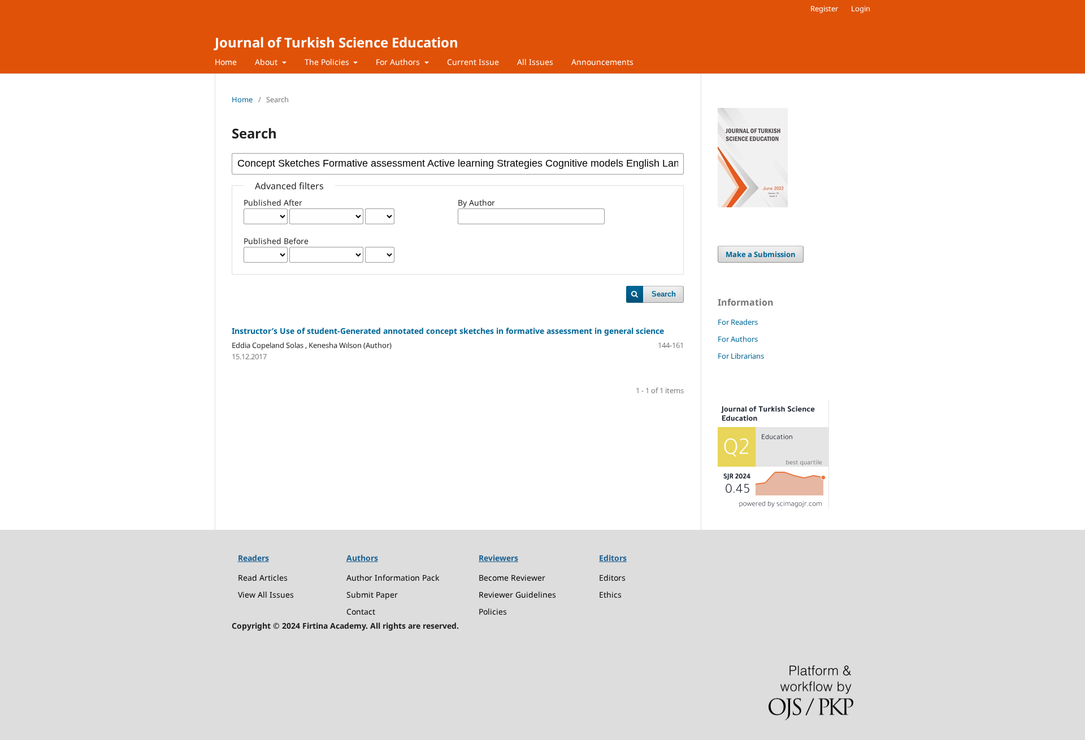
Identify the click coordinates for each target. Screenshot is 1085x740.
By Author (476, 202)
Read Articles (263, 577)
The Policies (328, 61)
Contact (360, 611)
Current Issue (473, 61)
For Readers (738, 322)
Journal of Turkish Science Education (336, 42)
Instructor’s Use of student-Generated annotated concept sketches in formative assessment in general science (448, 330)
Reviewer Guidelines (517, 594)
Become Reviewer (512, 577)
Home (226, 61)
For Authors (399, 61)
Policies (493, 611)
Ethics (610, 594)
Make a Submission (761, 254)
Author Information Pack (392, 577)
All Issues (535, 61)
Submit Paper (372, 594)
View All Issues (266, 594)
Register (824, 8)
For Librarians (741, 356)
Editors (612, 577)
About (267, 61)
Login (860, 8)
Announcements (602, 61)
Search (664, 294)
